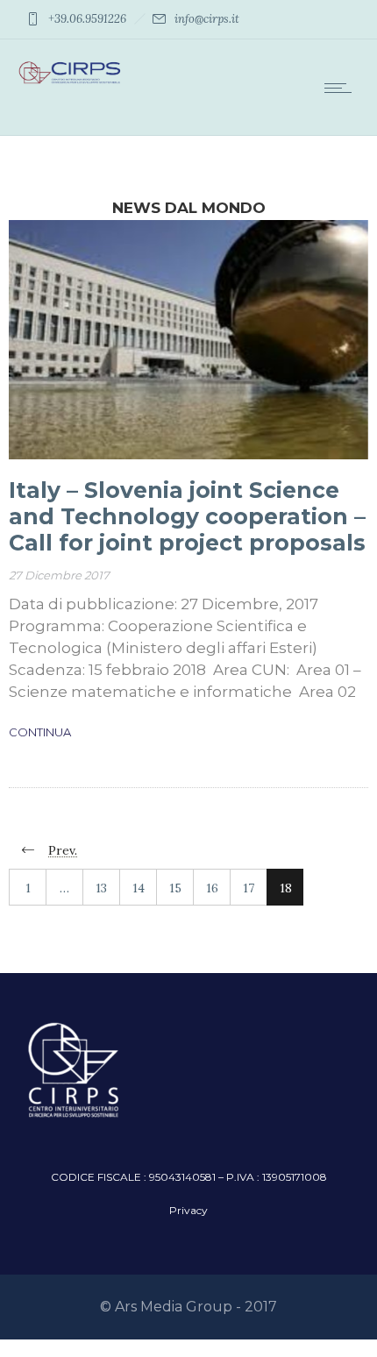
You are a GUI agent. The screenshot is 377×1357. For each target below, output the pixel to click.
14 (138, 888)
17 (248, 888)
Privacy (188, 1210)
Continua (40, 732)
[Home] (70, 81)
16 (212, 888)
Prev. (62, 850)
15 (175, 888)
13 (101, 888)
